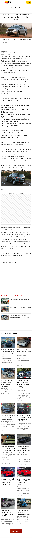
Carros (16, 8)
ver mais (15, 531)
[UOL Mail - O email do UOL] (23, 2)
